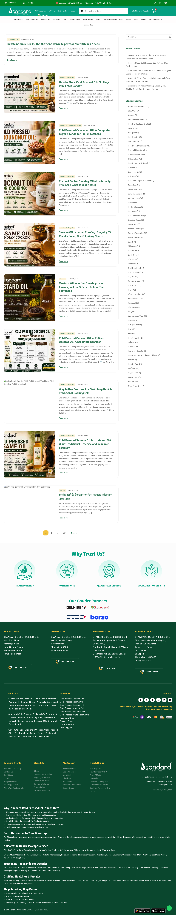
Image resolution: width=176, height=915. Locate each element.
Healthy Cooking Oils (67, 77)
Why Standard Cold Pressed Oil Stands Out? (31, 808)
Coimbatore (127, 855)
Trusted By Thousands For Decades (26, 864)
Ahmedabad (55, 855)
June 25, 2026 (82, 228)
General (62, 279)
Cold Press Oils (13, 39)
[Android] (6, 3)
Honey (85, 880)
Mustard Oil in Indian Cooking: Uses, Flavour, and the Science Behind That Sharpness (82, 287)
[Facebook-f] (152, 700)
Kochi (108, 855)
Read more (12, 60)
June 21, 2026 (82, 334)
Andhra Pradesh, (52, 850)
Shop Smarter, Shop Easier (20, 889)
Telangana (66, 850)
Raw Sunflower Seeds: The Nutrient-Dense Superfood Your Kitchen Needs (53, 44)
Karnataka (33, 850)
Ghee (79, 880)
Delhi (26, 855)
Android (12, 3)
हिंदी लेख (62, 490)
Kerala (41, 850)
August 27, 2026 (27, 39)
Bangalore (75, 837)
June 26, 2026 (89, 125)
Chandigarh (72, 855)
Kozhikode (101, 855)
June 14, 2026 (73, 490)
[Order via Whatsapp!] (169, 908)
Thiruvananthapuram (87, 855)
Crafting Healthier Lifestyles (22, 876)
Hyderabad (22, 837)
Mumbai (32, 855)
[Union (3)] (155, 2)
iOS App (30, 3)
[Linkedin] (170, 700)
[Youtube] (146, 700)
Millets (115, 880)
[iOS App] (24, 3)
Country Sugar (95, 880)
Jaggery (105, 880)
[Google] (140, 700)
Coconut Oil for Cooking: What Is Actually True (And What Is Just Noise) (85, 183)
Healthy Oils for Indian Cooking (70, 125)
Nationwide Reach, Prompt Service (26, 846)
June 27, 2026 (82, 77)
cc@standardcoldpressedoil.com (157, 777)
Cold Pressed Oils (68, 880)
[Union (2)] (165, 2)
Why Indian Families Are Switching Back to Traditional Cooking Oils (86, 391)
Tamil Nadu (23, 850)
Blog (91, 25)
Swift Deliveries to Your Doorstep (25, 833)
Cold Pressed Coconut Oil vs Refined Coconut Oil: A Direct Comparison (81, 340)
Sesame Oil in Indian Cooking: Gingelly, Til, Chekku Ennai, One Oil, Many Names (85, 234)
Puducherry (116, 855)
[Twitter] (164, 700)
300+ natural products (26, 827)
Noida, (64, 855)
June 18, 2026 (82, 385)
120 (64, 533)
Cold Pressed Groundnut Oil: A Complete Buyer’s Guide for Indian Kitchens (84, 132)
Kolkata (46, 855)
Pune (39, 855)
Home (85, 25)
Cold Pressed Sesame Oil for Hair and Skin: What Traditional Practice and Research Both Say (86, 443)
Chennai (10, 837)
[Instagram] (158, 700)
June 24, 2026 (73, 279)
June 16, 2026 (82, 436)
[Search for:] (149, 37)
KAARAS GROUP (24, 910)
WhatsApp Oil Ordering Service (19, 903)
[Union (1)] (160, 2)
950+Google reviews (29, 824)
